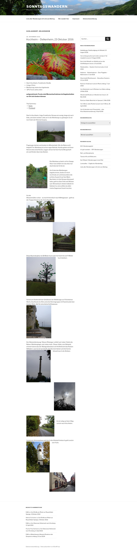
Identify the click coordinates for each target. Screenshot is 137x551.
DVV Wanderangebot (86, 146)
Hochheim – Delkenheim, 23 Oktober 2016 (50, 39)
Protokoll (32, 108)
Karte (30, 106)
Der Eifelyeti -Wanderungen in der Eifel (91, 160)
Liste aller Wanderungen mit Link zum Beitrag (40, 19)
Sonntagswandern (47, 6)
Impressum (76, 19)
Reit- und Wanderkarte (87, 153)
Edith (27, 512)
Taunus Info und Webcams (88, 156)
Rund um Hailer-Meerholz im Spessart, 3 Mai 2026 (95, 100)
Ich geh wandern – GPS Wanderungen (91, 149)
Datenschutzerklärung (90, 19)
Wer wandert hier (63, 19)
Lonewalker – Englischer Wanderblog (91, 163)
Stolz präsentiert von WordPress (50, 546)
